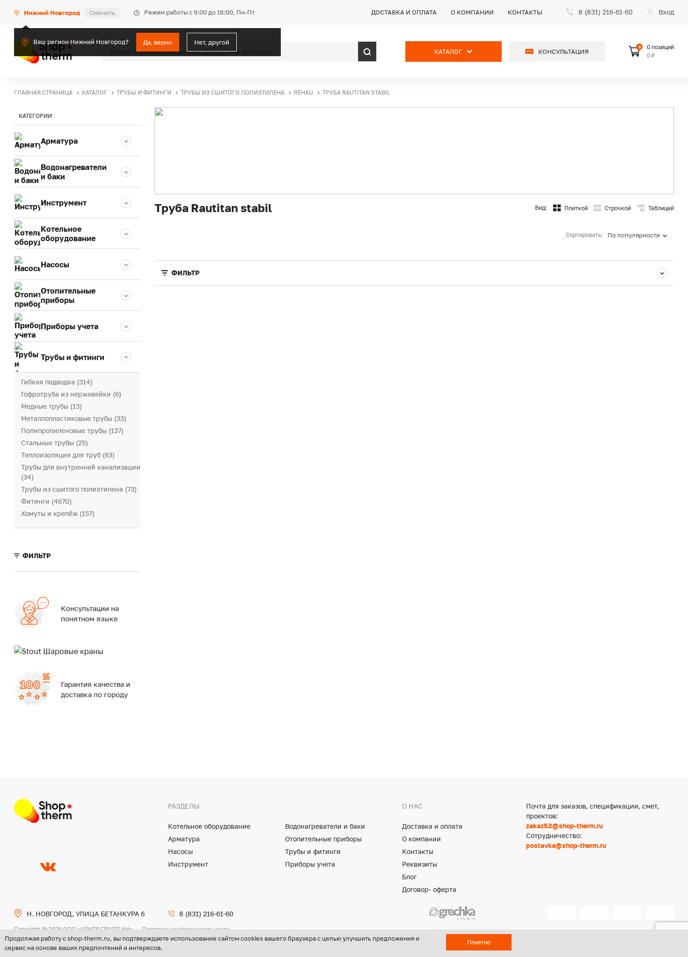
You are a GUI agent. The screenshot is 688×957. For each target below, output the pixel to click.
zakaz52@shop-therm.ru (564, 826)
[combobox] (640, 235)
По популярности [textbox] (633, 235)
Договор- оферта (429, 889)
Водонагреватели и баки (325, 826)
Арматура (184, 839)
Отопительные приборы (323, 839)
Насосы (180, 851)
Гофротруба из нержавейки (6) (71, 394)
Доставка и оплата (404, 12)
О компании (472, 12)
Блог (409, 877)
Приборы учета (310, 864)
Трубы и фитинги (313, 851)
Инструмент (188, 864)
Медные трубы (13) (51, 406)
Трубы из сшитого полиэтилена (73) (79, 489)
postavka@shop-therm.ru (566, 845)
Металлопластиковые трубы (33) (73, 418)
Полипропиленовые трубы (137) (72, 430)
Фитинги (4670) (46, 501)
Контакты (525, 12)
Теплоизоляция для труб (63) (68, 455)
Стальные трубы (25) (54, 443)
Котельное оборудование (209, 826)
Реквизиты (419, 864)
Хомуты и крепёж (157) (58, 513)
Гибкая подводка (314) (57, 382)
